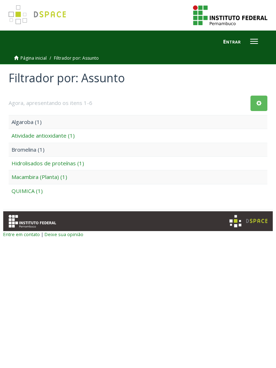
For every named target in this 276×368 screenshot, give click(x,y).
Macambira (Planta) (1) (39, 176)
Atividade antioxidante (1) (43, 135)
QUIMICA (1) (27, 190)
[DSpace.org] (248, 221)
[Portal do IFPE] (230, 14)
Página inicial (33, 58)
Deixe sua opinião (64, 234)
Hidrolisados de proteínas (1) (48, 163)
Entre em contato (21, 234)
